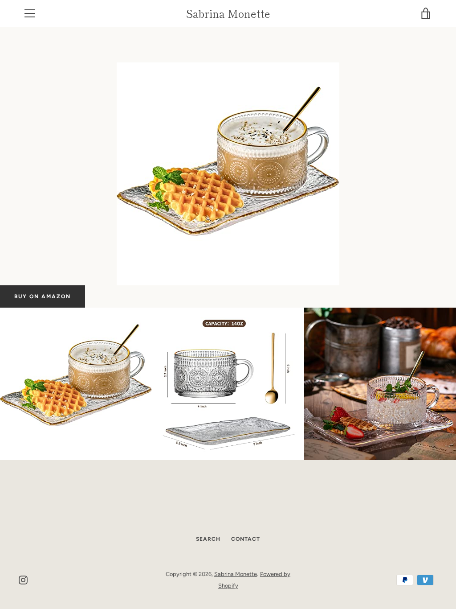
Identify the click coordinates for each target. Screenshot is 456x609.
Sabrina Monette (228, 13)
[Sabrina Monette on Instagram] (23, 579)
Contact (245, 539)
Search (208, 539)
